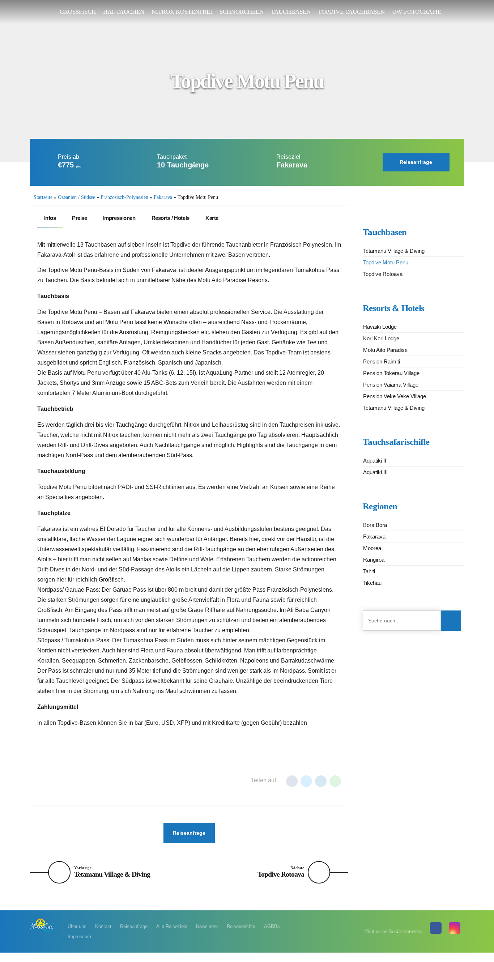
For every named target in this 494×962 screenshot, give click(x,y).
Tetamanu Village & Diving (394, 251)
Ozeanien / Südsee (76, 197)
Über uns (77, 926)
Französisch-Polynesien (124, 197)
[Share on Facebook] (292, 781)
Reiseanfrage (134, 926)
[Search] (451, 620)
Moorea (372, 548)
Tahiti (369, 571)
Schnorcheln (242, 11)
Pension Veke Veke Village (394, 396)
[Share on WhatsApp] (335, 781)
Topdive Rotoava (383, 274)
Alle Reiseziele (171, 926)
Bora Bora (375, 525)
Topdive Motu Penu (385, 262)
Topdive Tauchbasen (351, 11)
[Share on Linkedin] (321, 781)
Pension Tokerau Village (391, 373)
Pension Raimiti (381, 361)
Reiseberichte (241, 926)
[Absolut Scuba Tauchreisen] (43, 924)
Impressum (79, 936)
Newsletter (207, 926)
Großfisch (78, 11)
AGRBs (272, 926)
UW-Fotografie (416, 11)
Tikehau (372, 583)
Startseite (43, 197)
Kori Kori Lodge (381, 338)
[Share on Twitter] (306, 781)
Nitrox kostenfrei (182, 11)
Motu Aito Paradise (385, 350)
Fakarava (163, 197)
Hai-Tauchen (123, 11)
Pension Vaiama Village (390, 385)
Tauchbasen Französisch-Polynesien (118, 780)
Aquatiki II (374, 460)
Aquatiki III (375, 472)
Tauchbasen (291, 11)
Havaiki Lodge (380, 327)
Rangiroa (373, 560)
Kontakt (103, 926)
